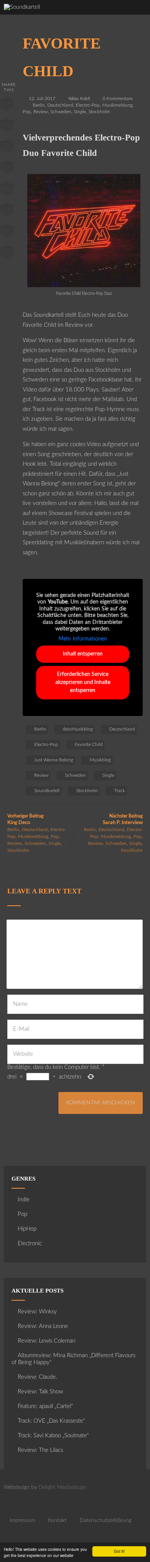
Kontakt (57, 1520)
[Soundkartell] (22, 7)
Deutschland (60, 105)
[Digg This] (7, 211)
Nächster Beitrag (123, 819)
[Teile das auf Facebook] (7, 105)
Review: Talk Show (40, 1392)
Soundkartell (47, 790)
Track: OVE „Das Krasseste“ (51, 1421)
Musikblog (100, 760)
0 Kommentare (118, 98)
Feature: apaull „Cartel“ (45, 1406)
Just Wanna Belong (53, 760)
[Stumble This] (7, 190)
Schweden (60, 111)
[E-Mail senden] (7, 232)
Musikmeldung (117, 105)
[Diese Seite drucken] (7, 254)
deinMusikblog (78, 729)
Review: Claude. (37, 1377)
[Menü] (136, 15)
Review (40, 111)
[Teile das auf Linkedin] (7, 169)
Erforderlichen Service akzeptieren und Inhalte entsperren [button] (82, 682)
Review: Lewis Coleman (46, 1341)
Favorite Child (89, 744)
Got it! (119, 1551)
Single (80, 111)
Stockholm (99, 111)
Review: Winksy (37, 1311)
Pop (27, 111)
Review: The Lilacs (40, 1450)
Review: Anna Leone (43, 1326)
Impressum (22, 1520)
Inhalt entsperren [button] (83, 654)
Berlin (39, 105)
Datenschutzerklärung (106, 1520)
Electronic (30, 1243)
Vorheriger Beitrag (25, 819)
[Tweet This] (7, 126)
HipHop (27, 1229)
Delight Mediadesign (62, 1487)
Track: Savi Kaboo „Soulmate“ (53, 1435)
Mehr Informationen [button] (82, 639)
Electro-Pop (88, 105)
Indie (24, 1199)
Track (119, 790)
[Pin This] (7, 148)
